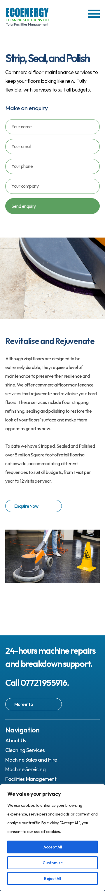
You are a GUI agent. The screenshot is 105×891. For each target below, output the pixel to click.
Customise (53, 862)
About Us (15, 740)
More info (23, 704)
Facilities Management (31, 779)
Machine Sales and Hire (31, 759)
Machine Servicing (25, 769)
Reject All (52, 878)
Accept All (52, 847)
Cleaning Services (25, 750)
